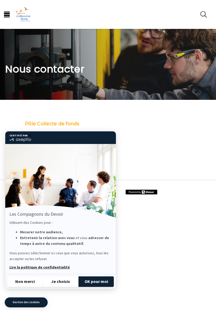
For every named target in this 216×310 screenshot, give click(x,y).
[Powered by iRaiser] (141, 192)
